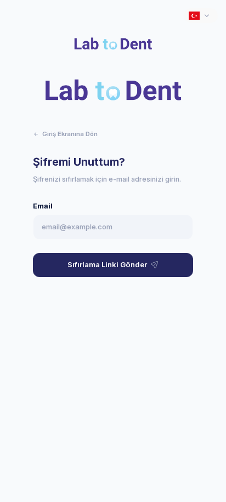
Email (43, 206)
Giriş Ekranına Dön (70, 134)
